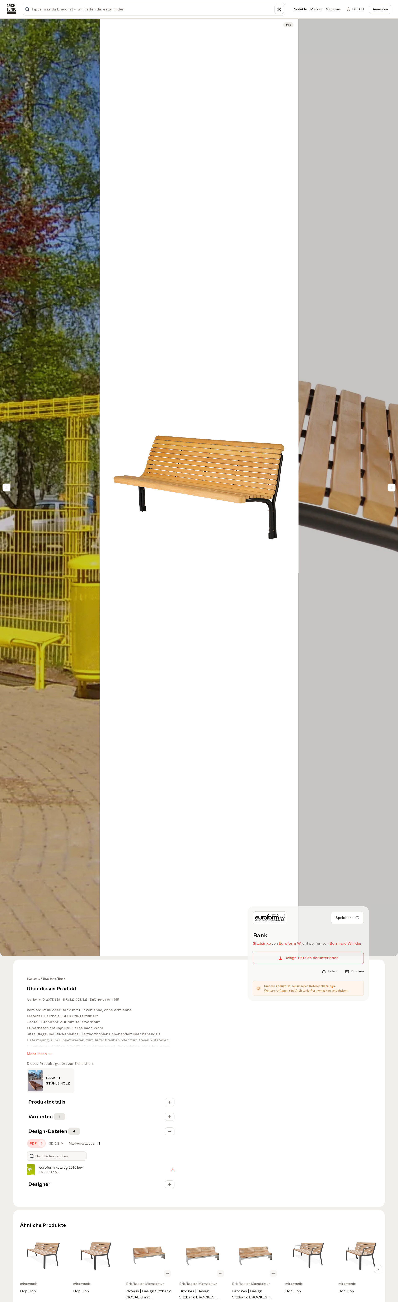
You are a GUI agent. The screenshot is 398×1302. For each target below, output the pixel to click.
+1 (167, 1273)
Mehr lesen (37, 1053)
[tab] (36, 1143)
